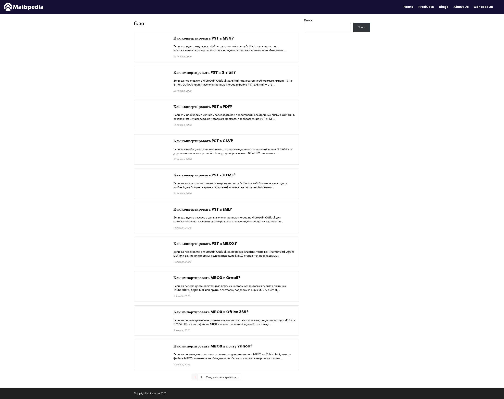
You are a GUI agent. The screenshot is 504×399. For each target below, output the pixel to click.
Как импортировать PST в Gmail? (204, 72)
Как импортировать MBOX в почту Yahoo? (212, 346)
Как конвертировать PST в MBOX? (205, 243)
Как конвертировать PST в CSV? (203, 141)
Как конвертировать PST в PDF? (202, 106)
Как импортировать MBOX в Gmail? (206, 277)
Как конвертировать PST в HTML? (204, 175)
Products (426, 7)
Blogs (443, 7)
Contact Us (483, 7)
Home (408, 7)
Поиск (308, 20)
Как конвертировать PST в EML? (202, 209)
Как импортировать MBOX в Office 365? (210, 312)
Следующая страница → (223, 377)
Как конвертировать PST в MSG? (203, 38)
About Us (461, 7)
